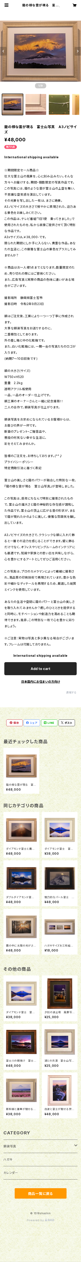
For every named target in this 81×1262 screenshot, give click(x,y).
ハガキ (7, 1159)
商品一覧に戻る (40, 1193)
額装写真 (9, 1146)
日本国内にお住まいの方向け (40, 681)
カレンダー (10, 1173)
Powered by (36, 1220)
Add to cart (40, 668)
